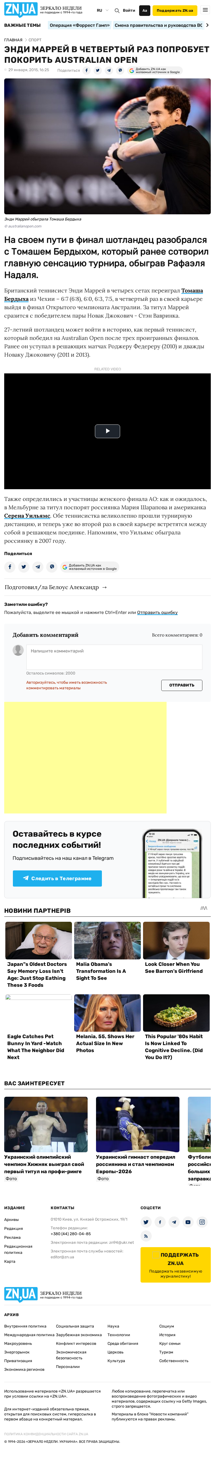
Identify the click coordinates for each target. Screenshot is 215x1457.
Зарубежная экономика (79, 1335)
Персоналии (68, 1366)
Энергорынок (17, 1352)
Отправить (182, 685)
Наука (113, 1326)
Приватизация (18, 1360)
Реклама (12, 1237)
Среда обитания (123, 1343)
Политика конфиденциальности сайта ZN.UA (46, 1434)
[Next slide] (206, 25)
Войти (129, 10)
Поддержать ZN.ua (175, 10)
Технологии (119, 1335)
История (167, 1335)
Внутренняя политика (25, 1326)
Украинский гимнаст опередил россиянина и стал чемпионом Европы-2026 (135, 1164)
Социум (166, 1326)
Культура (116, 1360)
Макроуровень (18, 1343)
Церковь (115, 1352)
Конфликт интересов (76, 1343)
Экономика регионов (24, 1369)
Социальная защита (75, 1326)
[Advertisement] (85, 757)
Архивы (11, 1219)
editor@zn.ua (62, 1257)
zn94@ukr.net (121, 1242)
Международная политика (29, 1335)
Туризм (166, 1352)
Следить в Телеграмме (61, 878)
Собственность (173, 1360)
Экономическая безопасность (71, 1355)
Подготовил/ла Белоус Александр (52, 587)
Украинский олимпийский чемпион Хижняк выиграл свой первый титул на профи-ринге (44, 1164)
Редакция (13, 1228)
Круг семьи (170, 1343)
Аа (144, 10)
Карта (9, 1261)
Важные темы (22, 25)
